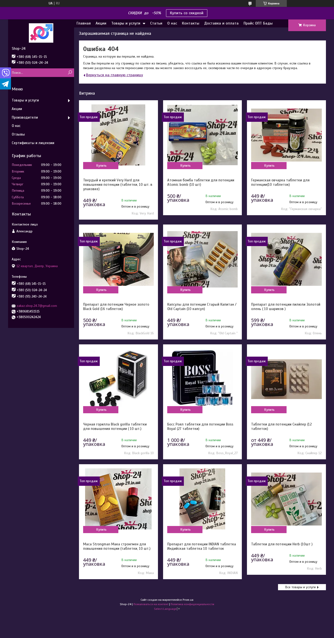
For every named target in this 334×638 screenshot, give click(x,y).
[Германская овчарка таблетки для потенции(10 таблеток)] (286, 135)
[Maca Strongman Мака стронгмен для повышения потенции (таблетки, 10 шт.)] (118, 499)
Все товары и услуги (300, 587)
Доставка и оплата (221, 23)
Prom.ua (188, 599)
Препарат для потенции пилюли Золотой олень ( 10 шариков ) (285, 306)
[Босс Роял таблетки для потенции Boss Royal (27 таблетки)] (202, 379)
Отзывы (18, 134)
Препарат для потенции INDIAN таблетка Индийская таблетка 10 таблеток (201, 546)
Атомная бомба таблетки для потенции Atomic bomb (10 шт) (200, 182)
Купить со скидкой (186, 13)
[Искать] (70, 72)
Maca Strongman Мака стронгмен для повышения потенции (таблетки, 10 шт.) (116, 546)
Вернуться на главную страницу (114, 75)
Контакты (190, 23)
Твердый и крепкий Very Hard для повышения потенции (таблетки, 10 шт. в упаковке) (117, 184)
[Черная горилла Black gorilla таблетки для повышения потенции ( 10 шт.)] (118, 379)
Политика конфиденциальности (192, 604)
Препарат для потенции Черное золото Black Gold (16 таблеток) (116, 306)
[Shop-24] (41, 33)
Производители (25, 117)
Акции (101, 23)
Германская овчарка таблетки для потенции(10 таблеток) (280, 182)
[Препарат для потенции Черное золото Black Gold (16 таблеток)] (118, 259)
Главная (84, 23)
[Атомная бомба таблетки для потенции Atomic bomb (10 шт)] (202, 135)
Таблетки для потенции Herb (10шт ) (281, 544)
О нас (172, 23)
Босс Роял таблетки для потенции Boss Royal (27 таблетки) (200, 426)
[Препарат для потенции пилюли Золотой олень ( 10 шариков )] (286, 259)
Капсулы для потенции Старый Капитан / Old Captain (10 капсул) (201, 306)
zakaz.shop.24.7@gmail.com (37, 306)
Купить (101, 165)
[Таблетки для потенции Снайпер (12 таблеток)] (286, 379)
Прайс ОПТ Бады (258, 23)
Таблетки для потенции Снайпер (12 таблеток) (281, 426)
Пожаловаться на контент (151, 604)
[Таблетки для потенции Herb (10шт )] (286, 499)
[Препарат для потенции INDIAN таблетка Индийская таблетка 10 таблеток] (202, 499)
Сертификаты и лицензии (33, 143)
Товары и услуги (125, 23)
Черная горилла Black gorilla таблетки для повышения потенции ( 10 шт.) (115, 426)
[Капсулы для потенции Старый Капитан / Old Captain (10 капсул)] (202, 259)
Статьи (156, 23)
